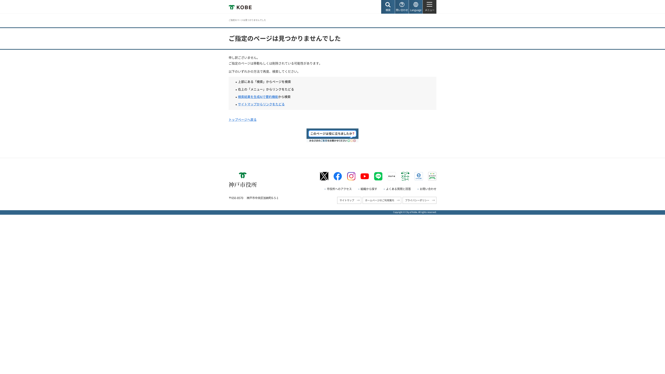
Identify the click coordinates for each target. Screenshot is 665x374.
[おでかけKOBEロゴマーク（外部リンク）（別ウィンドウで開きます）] (432, 176)
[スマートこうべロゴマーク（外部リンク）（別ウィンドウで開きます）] (405, 176)
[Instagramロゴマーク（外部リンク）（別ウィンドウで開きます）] (351, 176)
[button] (388, 7)
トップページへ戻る (243, 119)
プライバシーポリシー (417, 200)
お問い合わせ (428, 189)
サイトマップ (347, 200)
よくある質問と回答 (398, 189)
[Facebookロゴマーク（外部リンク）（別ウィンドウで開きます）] (338, 176)
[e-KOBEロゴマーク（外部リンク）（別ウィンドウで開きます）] (419, 176)
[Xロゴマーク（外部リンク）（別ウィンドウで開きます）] (324, 176)
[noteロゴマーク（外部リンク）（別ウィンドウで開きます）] (392, 176)
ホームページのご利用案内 (379, 200)
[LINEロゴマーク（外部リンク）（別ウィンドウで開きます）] (378, 176)
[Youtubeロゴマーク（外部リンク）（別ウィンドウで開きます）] (365, 176)
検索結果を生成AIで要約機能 (258, 96)
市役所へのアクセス (339, 189)
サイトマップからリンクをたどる (261, 104)
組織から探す (369, 189)
